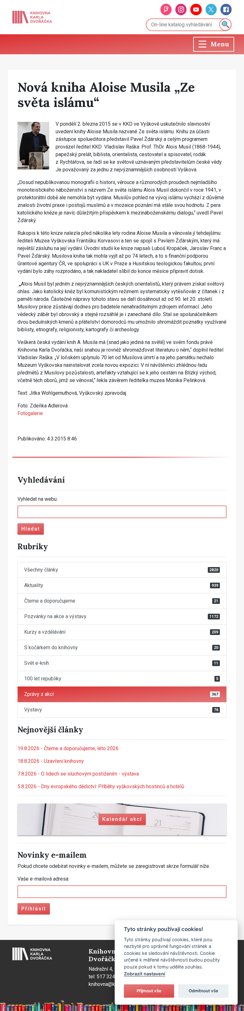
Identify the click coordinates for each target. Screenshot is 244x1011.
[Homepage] (32, 17)
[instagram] (180, 9)
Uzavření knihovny (50, 761)
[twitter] (211, 9)
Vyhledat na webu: (37, 499)
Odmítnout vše (203, 990)
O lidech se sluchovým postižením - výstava (78, 774)
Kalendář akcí (122, 819)
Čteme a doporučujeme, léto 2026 (68, 748)
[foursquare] (166, 9)
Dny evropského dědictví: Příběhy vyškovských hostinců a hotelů (100, 786)
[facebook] (226, 9)
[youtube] (195, 9)
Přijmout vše (149, 990)
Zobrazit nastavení (144, 973)
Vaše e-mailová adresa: (43, 879)
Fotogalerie (30, 413)
